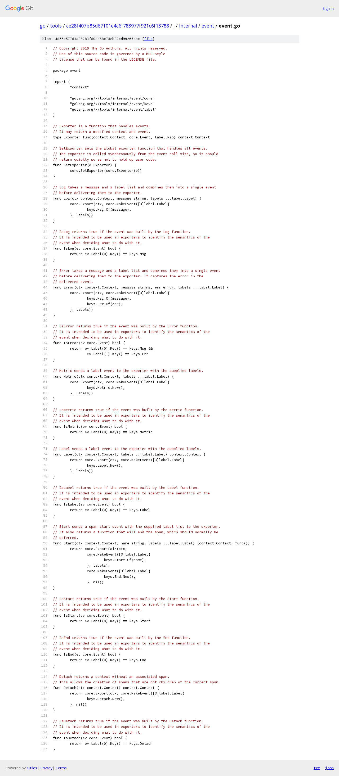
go (43, 25)
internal (188, 25)
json (329, 767)
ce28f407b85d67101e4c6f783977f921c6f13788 (117, 25)
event (208, 25)
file (148, 39)
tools (56, 25)
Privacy (46, 767)
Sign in (328, 8)
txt (317, 767)
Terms (61, 767)
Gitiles (32, 767)
